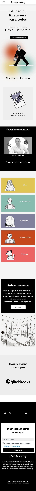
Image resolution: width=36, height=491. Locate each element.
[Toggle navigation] (3, 2)
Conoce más (18, 309)
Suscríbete (18, 452)
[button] (10, 391)
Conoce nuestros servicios (19, 37)
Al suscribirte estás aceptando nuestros (17, 447)
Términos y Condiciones (12, 448)
